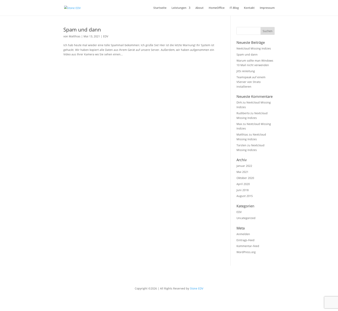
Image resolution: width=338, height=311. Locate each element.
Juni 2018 (242, 190)
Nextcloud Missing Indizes (253, 48)
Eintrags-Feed (245, 240)
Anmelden (243, 234)
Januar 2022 (244, 166)
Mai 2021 (242, 172)
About (199, 8)
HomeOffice (217, 8)
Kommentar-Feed (247, 246)
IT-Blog (234, 8)
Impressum (267, 8)
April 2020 (243, 184)
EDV (105, 36)
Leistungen (179, 8)
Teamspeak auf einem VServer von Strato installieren (250, 81)
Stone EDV (196, 288)
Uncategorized (245, 218)
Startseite (159, 8)
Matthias (74, 36)
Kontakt (249, 8)
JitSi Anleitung (245, 71)
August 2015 (244, 196)
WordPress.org (246, 252)
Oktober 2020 (245, 178)
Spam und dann (82, 29)
